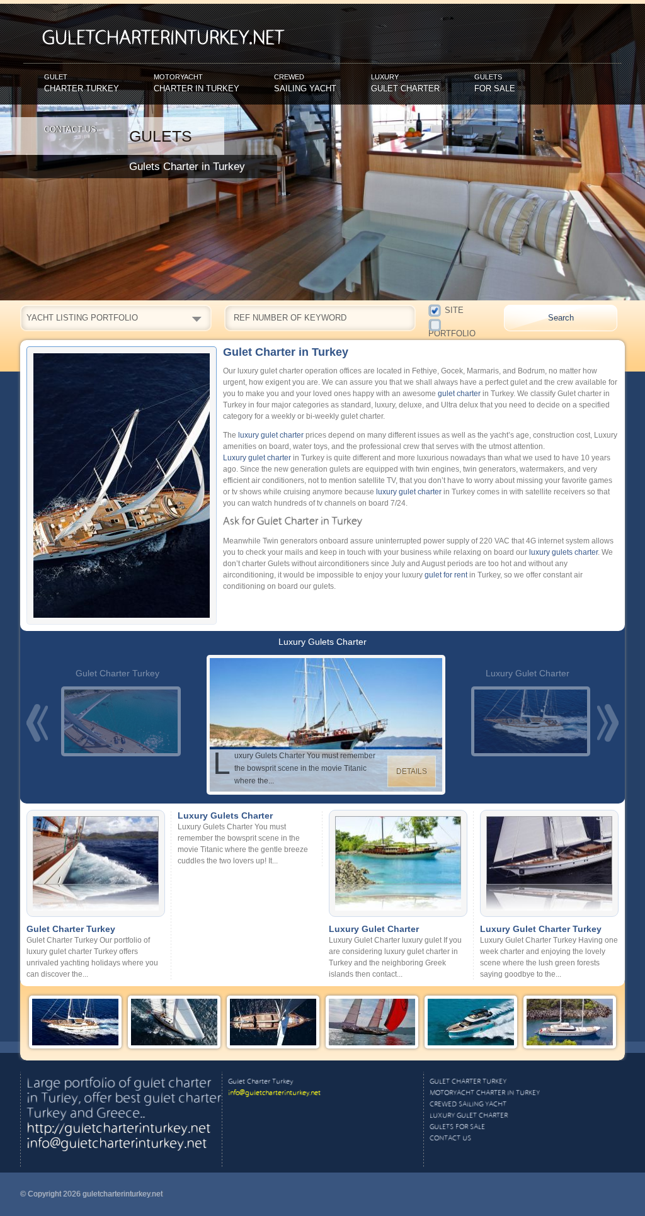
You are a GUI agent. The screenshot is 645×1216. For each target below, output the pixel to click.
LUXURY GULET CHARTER (469, 1116)
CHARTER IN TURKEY (196, 83)
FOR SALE (494, 83)
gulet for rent (446, 575)
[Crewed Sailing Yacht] (372, 1045)
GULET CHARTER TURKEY (468, 1082)
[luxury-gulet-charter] (528, 721)
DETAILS (411, 771)
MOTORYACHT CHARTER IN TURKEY (485, 1093)
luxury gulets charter (563, 552)
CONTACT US (70, 129)
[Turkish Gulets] (174, 1045)
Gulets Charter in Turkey (187, 167)
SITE (454, 309)
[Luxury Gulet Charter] (75, 1045)
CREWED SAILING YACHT (468, 1104)
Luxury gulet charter (257, 457)
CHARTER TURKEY (81, 83)
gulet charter (459, 393)
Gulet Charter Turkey (117, 673)
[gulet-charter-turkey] (117, 721)
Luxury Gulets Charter (322, 642)
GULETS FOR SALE (457, 1127)
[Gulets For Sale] (569, 1045)
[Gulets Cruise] (273, 1045)
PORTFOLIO (459, 321)
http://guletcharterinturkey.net (118, 1129)
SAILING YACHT (305, 83)
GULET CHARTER (405, 83)
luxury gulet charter (271, 435)
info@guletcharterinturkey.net (116, 1144)
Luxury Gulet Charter (527, 673)
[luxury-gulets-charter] (323, 725)
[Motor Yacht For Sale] (471, 1045)
